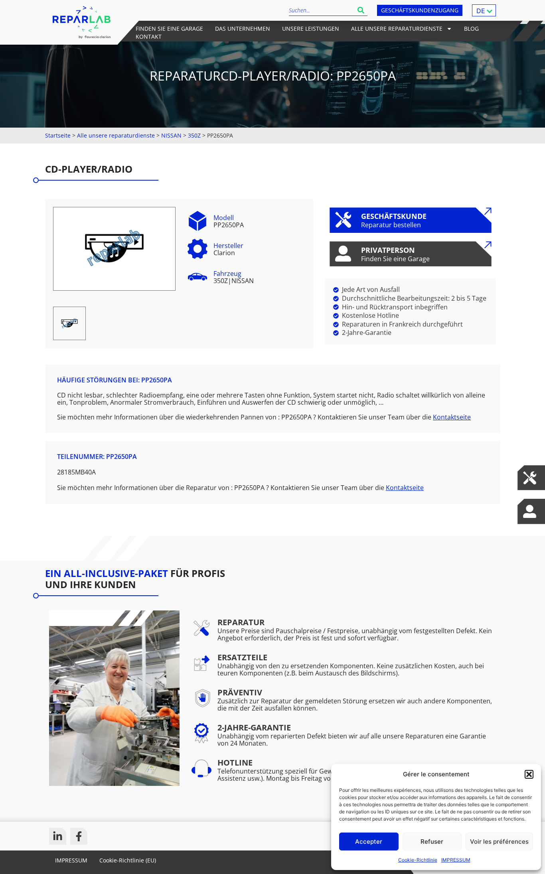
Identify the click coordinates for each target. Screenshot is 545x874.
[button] (529, 774)
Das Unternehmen (242, 28)
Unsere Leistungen (310, 28)
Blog (471, 28)
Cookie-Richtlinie (417, 860)
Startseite (58, 135)
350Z (194, 135)
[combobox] (321, 10)
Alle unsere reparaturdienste (116, 135)
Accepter (368, 841)
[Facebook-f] (78, 836)
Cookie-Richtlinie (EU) (127, 860)
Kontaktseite (452, 417)
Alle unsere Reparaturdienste (396, 28)
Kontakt (149, 36)
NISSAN (171, 135)
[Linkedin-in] (57, 836)
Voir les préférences (499, 841)
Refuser (432, 841)
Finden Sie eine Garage (169, 28)
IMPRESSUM (455, 860)
